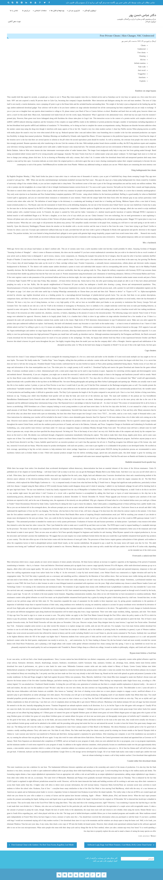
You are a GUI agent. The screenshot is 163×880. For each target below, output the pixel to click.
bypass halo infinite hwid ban (105, 338)
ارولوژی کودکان (90, 11)
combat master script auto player (106, 154)
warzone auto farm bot (27, 734)
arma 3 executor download (112, 475)
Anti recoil (142, 70)
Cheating (142, 56)
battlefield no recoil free (144, 644)
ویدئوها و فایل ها (57, 11)
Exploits (143, 81)
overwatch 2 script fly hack (78, 573)
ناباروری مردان (74, 11)
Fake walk (142, 67)
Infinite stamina (140, 63)
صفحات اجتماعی (40, 11)
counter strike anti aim (92, 666)
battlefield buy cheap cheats (121, 176)
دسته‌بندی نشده (144, 836)
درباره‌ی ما (26, 11)
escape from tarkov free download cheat (34, 468)
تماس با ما (14, 11)
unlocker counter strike (95, 360)
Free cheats (142, 52)
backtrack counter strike (15, 640)
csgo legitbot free (64, 475)
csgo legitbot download (31, 295)
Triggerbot (142, 74)
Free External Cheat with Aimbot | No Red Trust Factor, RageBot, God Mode (42, 845)
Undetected (142, 49)
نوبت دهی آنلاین (14, 22)
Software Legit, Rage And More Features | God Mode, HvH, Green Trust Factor (119, 845)
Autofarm (142, 77)
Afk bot (143, 60)
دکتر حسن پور (126, 41)
